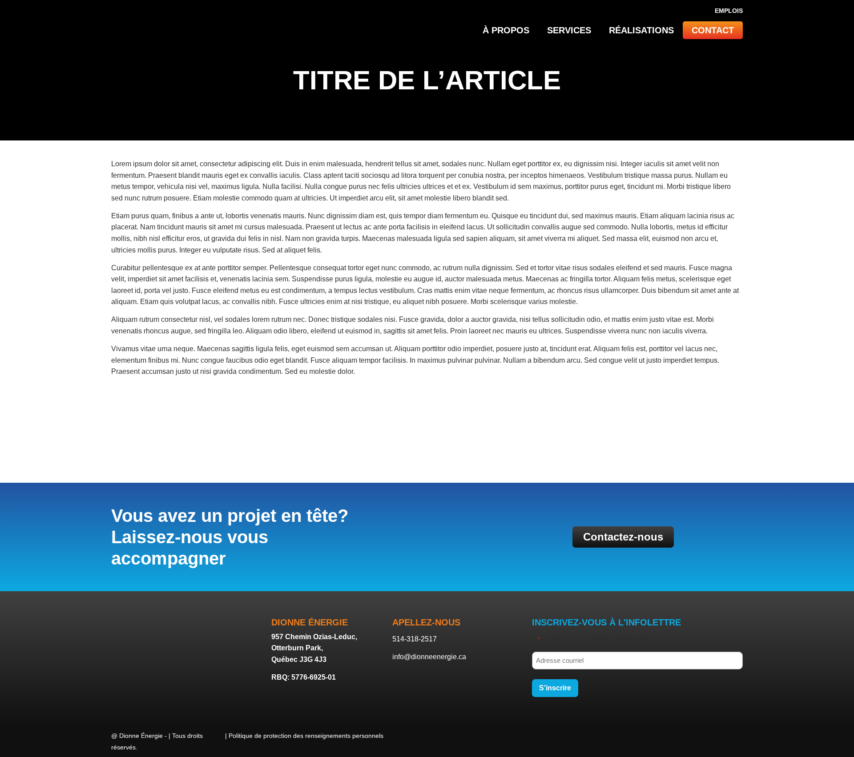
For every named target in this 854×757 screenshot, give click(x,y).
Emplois (729, 10)
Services (569, 30)
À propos (506, 30)
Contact (713, 30)
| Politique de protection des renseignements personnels (304, 735)
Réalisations (641, 30)
